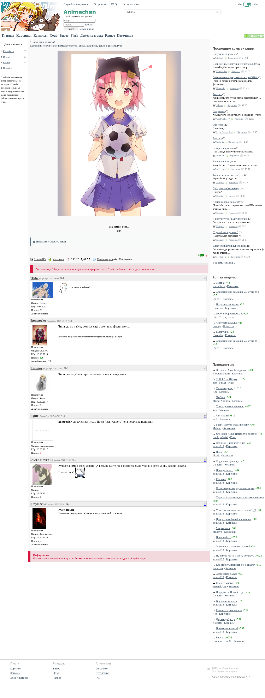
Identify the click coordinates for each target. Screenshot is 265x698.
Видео (64, 35)
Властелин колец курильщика (230, 245)
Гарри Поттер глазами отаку (232, 424)
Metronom (221, 256)
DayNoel (37, 504)
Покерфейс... (223, 537)
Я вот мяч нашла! (42, 42)
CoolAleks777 (223, 119)
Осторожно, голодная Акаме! (233, 546)
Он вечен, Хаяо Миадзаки (231, 370)
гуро (120, 45)
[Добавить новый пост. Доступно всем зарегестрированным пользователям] (254, 36)
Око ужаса (219, 111)
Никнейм (7, 68)
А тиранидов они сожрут (227, 201)
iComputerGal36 (222, 641)
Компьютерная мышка (229, 610)
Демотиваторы (91, 35)
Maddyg (217, 531)
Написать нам (130, 4)
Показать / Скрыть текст (51, 241)
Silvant (219, 105)
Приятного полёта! (227, 628)
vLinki (216, 455)
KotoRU (217, 622)
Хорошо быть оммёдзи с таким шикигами (240, 497)
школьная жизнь (88, 45)
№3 (66, 368)
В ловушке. (222, 331)
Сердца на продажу (227, 461)
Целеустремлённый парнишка (233, 519)
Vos (215, 409)
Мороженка (223, 528)
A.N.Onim (221, 169)
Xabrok (220, 58)
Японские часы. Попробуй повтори (236, 433)
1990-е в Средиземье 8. (229, 313)
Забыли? (90, 24)
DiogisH (220, 182)
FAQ (114, 4)
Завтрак (217, 94)
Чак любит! (222, 415)
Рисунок (221, 637)
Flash (74, 35)
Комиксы (41, 35)
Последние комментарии (233, 48)
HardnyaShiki (220, 437)
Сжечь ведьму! (224, 388)
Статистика (102, 673)
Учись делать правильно (230, 406)
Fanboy (6, 62)
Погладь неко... (224, 470)
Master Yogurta (221, 400)
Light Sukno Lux (224, 132)
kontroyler (38, 320)
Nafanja (220, 142)
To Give (220, 397)
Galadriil (218, 464)
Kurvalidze (8, 51)
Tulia (35, 278)
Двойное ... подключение (230, 442)
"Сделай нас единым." (225, 232)
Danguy (36, 368)
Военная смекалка (226, 601)
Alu (215, 391)
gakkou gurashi (107, 45)
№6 (68, 504)
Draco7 (6, 57)
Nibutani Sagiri (221, 373)
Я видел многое (225, 582)
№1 (62, 278)
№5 (74, 460)
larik (215, 419)
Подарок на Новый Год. (229, 592)
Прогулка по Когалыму (226, 188)
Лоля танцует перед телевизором (235, 488)
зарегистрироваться (93, 269)
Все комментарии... (224, 262)
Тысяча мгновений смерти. (228, 174)
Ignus (35, 415)
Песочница (125, 35)
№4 (63, 415)
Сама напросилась (226, 573)
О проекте (100, 4)
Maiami (217, 428)
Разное (110, 35)
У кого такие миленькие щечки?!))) (236, 510)
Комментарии (105, 259)
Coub (54, 35)
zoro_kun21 (219, 382)
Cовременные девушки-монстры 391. (238, 340)
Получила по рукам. (224, 53)
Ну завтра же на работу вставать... (236, 555)
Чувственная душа (226, 322)
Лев (215, 613)
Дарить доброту (225, 619)
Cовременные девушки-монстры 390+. (235, 63)
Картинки (23, 35)
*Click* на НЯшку (226, 379)
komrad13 (40, 259)
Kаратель (218, 568)
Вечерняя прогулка (224, 148)
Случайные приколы (76, 4)
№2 (70, 320)
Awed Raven (40, 460)
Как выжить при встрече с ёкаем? (235, 564)
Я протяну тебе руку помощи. (230, 218)
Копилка (221, 479)
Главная (8, 35)
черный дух (219, 586)
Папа (219, 451)
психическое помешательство (60, 45)
